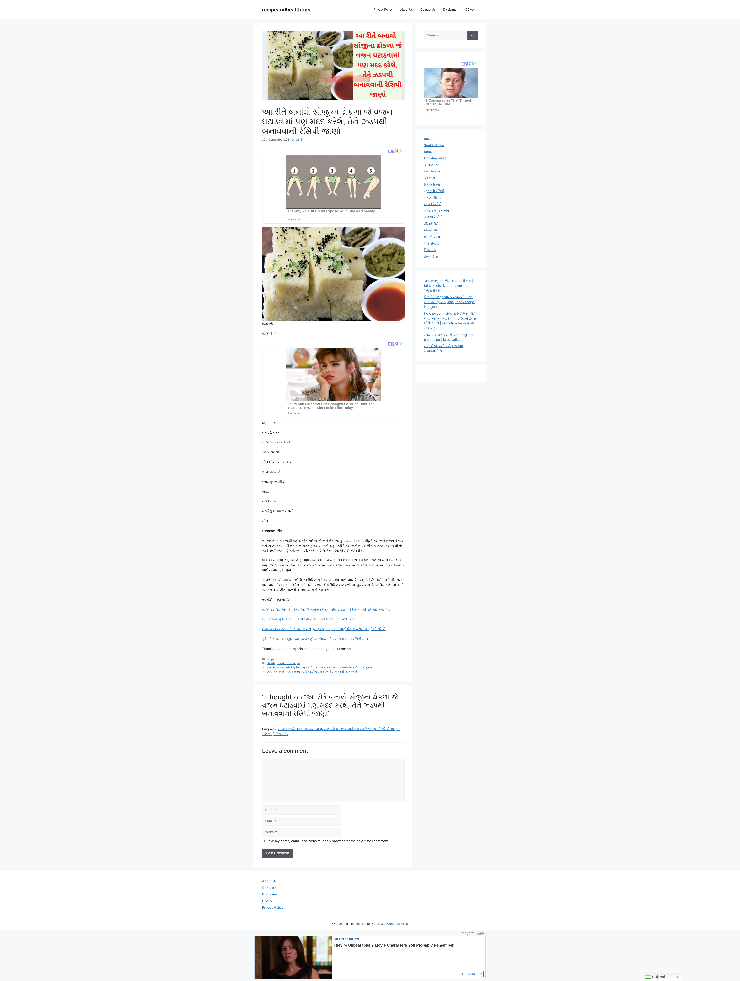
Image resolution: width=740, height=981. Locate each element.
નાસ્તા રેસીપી (432, 204)
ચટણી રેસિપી (433, 197)
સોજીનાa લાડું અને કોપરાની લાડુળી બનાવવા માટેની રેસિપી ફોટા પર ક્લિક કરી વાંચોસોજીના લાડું (326, 609)
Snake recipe (434, 145)
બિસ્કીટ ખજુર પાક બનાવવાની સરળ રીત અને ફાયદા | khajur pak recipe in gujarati (449, 302)
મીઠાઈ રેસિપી (433, 224)
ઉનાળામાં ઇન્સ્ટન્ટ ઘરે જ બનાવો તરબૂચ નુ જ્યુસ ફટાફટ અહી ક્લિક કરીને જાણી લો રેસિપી (324, 629)
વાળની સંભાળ (433, 237)
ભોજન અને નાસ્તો (436, 211)
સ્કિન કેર (430, 250)
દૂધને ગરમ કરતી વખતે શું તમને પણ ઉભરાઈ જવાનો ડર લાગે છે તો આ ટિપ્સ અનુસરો (312, 671)
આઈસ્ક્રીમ (432, 171)
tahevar (430, 152)
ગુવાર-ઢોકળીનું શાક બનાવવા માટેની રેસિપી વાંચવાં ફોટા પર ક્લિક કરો (308, 619)
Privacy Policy (383, 9)
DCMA (469, 9)
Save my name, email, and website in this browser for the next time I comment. (327, 841)
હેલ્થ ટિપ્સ (431, 256)
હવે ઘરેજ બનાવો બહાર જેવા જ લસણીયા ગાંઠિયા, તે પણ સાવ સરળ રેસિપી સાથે (315, 639)
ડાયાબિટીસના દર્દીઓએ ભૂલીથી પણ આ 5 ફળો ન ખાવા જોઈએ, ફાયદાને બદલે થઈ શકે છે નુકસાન (320, 667)
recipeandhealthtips (286, 10)
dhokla (271, 663)
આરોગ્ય (429, 178)
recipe (270, 659)
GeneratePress (397, 923)
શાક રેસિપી (431, 243)
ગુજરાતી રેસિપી (434, 191)
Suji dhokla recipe (288, 663)
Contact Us (428, 9)
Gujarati (658, 977)
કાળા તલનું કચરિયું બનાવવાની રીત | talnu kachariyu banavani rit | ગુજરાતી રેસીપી (448, 285)
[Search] (472, 35)
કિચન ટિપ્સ (432, 184)
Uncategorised (435, 158)
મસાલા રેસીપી (433, 217)
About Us (406, 9)
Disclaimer (450, 9)
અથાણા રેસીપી (434, 165)
